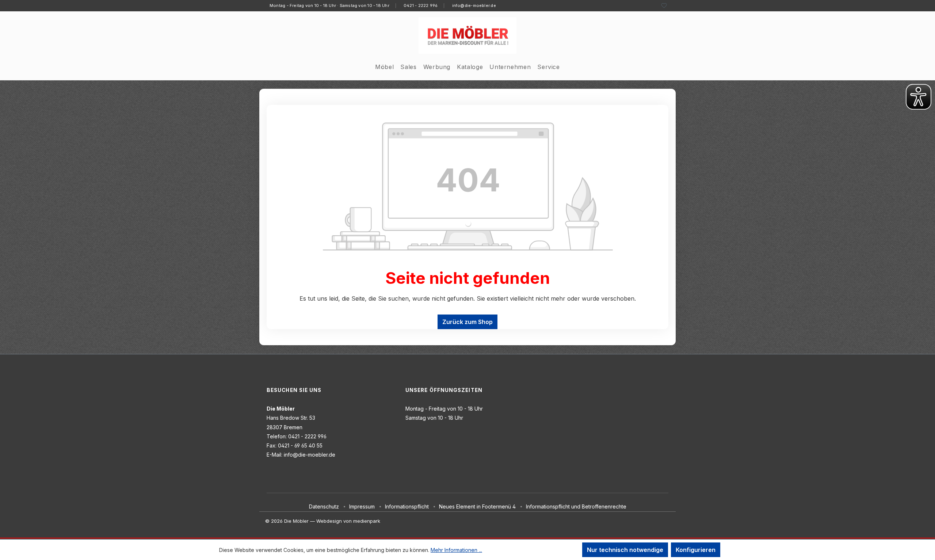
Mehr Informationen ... (456, 550)
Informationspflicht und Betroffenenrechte (576, 506)
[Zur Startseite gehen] (467, 35)
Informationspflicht (407, 506)
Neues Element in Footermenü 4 (477, 506)
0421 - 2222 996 (421, 5)
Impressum (362, 506)
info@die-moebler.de (474, 5)
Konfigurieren (695, 549)
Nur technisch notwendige (625, 549)
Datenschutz (324, 506)
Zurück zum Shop (467, 321)
